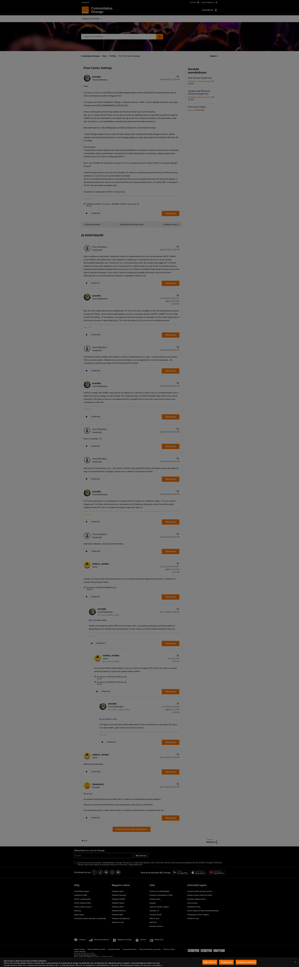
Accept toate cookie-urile (246, 962)
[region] (149, 962)
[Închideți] (295, 962)
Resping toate (226, 962)
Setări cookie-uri (210, 962)
